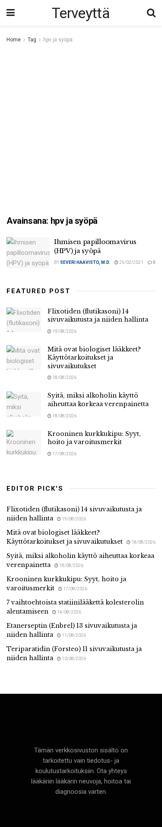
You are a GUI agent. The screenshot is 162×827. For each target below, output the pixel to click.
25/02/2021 (130, 262)
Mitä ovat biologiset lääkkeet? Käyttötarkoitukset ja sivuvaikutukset (94, 357)
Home (13, 40)
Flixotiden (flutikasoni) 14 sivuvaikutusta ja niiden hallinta (98, 315)
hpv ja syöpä (58, 40)
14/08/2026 (68, 612)
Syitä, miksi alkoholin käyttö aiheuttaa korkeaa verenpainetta (98, 400)
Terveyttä (81, 13)
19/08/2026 (63, 331)
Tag (32, 40)
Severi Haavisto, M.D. (85, 262)
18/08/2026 (63, 377)
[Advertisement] (81, 130)
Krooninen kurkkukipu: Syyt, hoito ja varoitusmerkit (94, 438)
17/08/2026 (63, 453)
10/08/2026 (73, 658)
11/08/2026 (73, 635)
